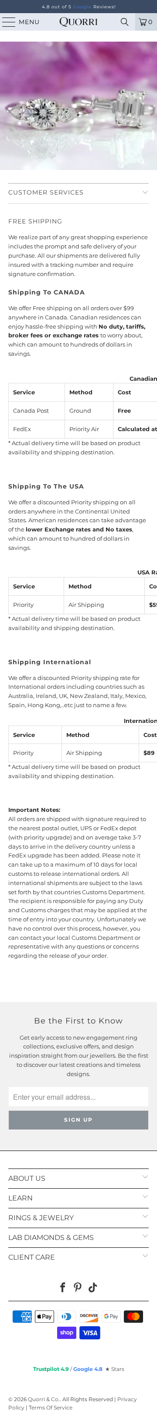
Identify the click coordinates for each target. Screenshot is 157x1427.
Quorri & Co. (44, 1399)
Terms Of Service (50, 1407)
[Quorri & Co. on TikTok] (93, 1288)
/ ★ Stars (78, 1369)
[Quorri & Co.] (78, 22)
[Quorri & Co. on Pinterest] (78, 1288)
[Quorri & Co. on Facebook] (62, 1288)
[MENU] (5, 22)
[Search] (124, 22)
